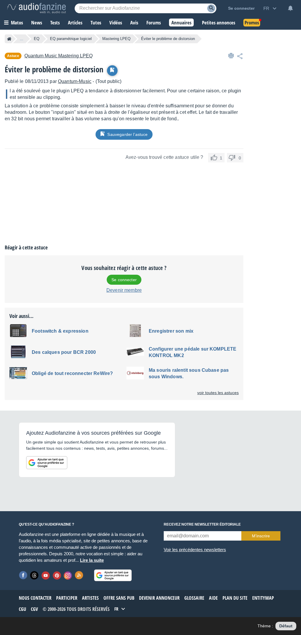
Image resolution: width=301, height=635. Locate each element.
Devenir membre (124, 290)
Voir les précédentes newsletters (195, 549)
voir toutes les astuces (218, 392)
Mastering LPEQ (116, 38)
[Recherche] (211, 8)
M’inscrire (261, 536)
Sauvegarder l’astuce (127, 134)
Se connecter (124, 279)
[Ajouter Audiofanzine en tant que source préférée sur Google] (46, 462)
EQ (36, 38)
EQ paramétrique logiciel (71, 38)
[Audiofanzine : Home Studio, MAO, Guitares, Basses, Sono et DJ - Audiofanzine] (36, 8)
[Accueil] (9, 38)
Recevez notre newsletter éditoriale (202, 524)
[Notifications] (290, 8)
